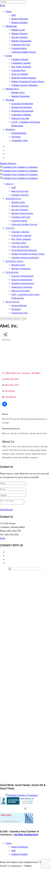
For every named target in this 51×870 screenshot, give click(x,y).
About (8, 11)
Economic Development (22, 103)
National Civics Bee (20, 118)
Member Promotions (20, 96)
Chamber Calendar (19, 59)
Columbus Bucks (19, 48)
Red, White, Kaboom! (21, 66)
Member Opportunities (21, 41)
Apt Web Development (26, 834)
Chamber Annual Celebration (24, 85)
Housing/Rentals (18, 133)
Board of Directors (19, 19)
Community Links (19, 140)
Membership (11, 26)
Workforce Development (22, 111)
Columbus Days (18, 70)
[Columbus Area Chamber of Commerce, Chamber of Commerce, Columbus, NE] (17, 801)
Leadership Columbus (21, 114)
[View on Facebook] (4, 406)
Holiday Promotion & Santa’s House (27, 81)
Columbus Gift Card (20, 44)
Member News (12, 89)
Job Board (16, 137)
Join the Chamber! (19, 37)
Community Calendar (21, 63)
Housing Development (21, 107)
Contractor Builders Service (23, 52)
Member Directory (19, 33)
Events (9, 55)
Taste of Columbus (19, 74)
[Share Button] (5, 334)
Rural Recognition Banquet (23, 78)
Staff (13, 15)
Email (2, 538)
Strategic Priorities (19, 22)
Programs (10, 100)
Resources (10, 129)
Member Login (18, 30)
